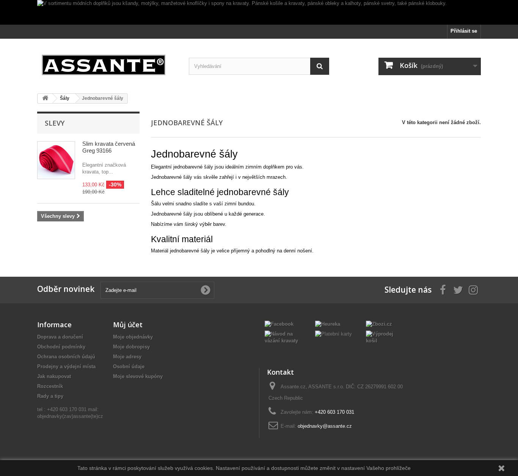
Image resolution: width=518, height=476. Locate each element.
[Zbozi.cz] (379, 323)
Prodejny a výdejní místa (66, 366)
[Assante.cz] (107, 63)
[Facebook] (279, 323)
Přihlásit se (464, 31)
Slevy (54, 123)
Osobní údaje (128, 366)
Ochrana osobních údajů (66, 356)
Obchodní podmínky (61, 347)
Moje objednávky (133, 337)
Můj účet (128, 324)
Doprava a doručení (60, 337)
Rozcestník (50, 386)
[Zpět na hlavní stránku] (45, 98)
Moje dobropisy (131, 347)
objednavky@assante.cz (325, 426)
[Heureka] (327, 323)
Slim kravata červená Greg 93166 (108, 147)
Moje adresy (127, 356)
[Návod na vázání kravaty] (284, 337)
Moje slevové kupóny (138, 376)
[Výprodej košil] (385, 337)
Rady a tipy (50, 396)
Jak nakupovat (54, 376)
